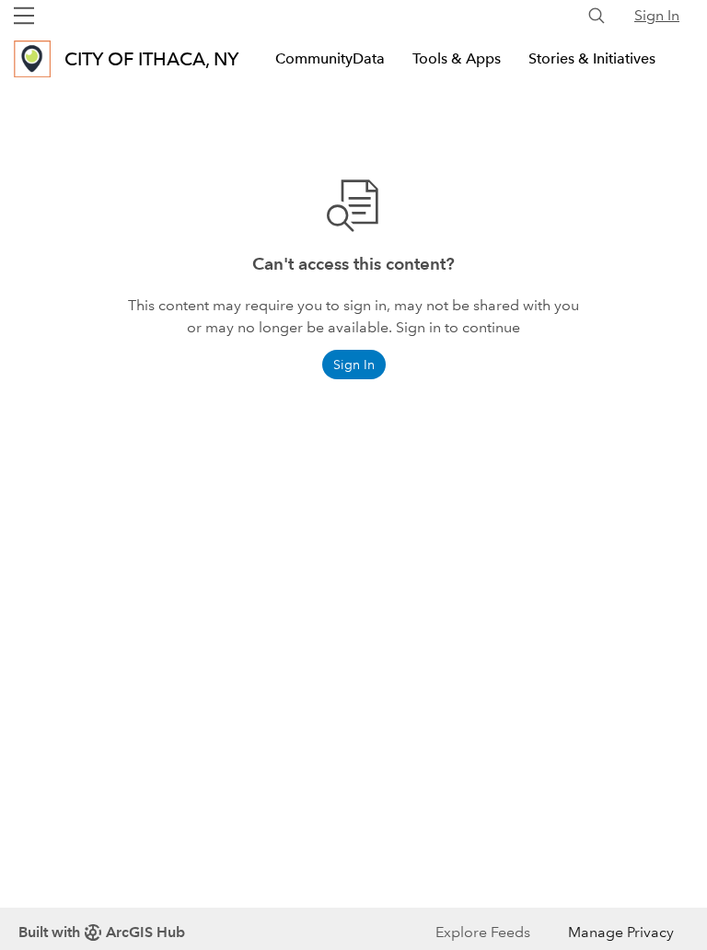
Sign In (656, 15)
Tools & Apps (456, 58)
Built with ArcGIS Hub (101, 932)
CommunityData (330, 58)
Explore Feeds (482, 932)
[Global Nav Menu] (24, 15)
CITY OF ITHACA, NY (151, 59)
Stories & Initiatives (591, 58)
